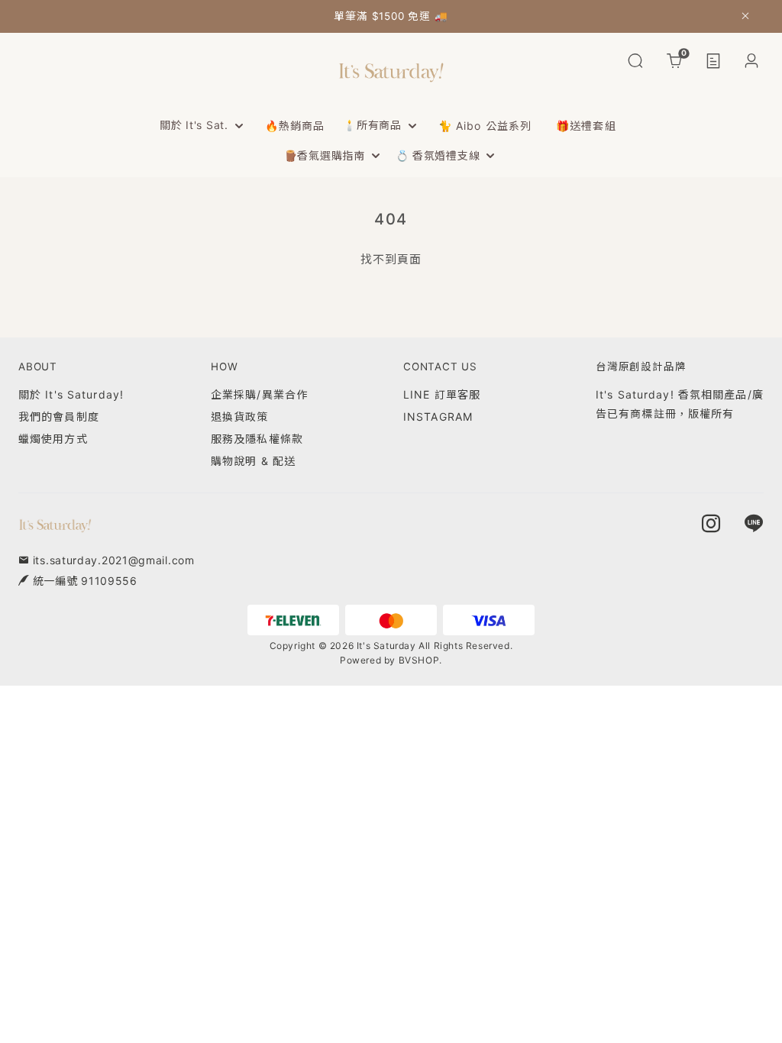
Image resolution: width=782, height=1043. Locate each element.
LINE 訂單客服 (441, 394)
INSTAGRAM (438, 416)
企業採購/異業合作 (259, 394)
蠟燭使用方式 (53, 438)
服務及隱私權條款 (257, 438)
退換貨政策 (240, 416)
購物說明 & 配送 (253, 460)
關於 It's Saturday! (71, 394)
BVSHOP (419, 660)
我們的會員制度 (58, 416)
